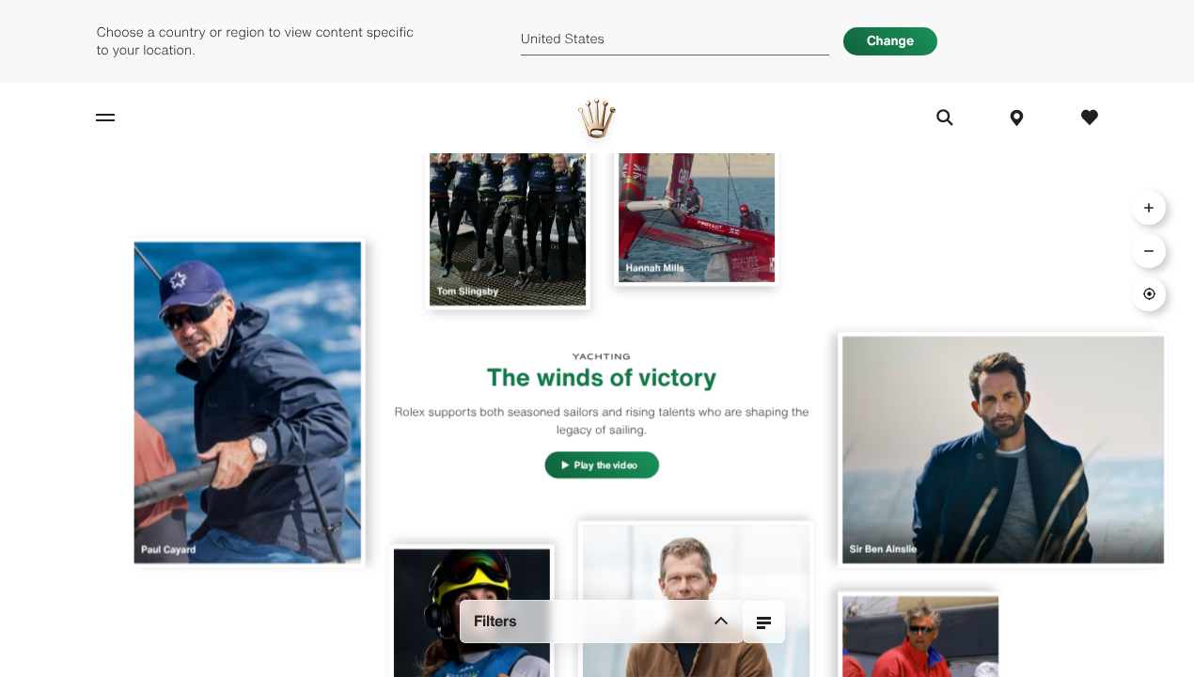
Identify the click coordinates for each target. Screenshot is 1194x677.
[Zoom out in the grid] (1149, 251)
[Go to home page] (597, 118)
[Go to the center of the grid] (1149, 294)
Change (890, 41)
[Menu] (125, 118)
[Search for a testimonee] (764, 622)
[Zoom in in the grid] (1149, 208)
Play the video (605, 465)
